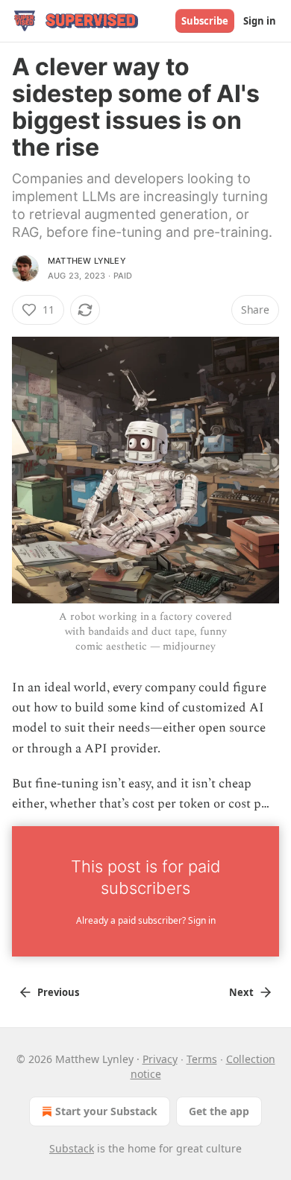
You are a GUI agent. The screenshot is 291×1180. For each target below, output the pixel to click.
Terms (202, 1059)
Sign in (259, 21)
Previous (58, 992)
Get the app (219, 1111)
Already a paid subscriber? (146, 920)
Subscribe (204, 21)
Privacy (160, 1059)
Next (241, 992)
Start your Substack (106, 1111)
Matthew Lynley (87, 261)
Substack (71, 1148)
